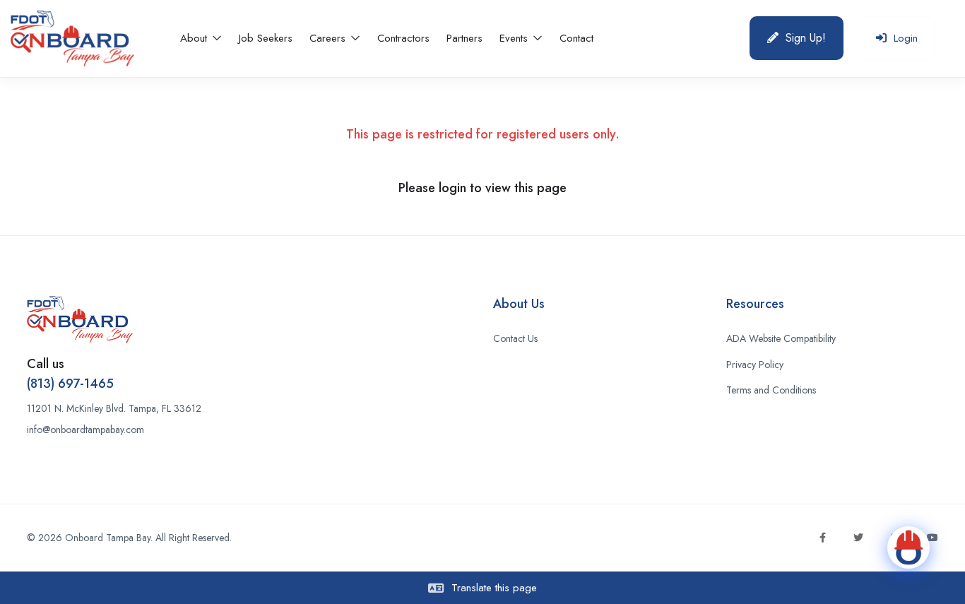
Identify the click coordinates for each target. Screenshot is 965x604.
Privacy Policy (754, 364)
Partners (464, 38)
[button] (796, 38)
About (195, 38)
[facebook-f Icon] (822, 538)
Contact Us (515, 338)
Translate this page (492, 588)
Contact (576, 38)
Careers (329, 38)
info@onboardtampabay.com (85, 429)
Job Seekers (265, 38)
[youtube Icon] (932, 538)
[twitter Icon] (858, 538)
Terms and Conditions (771, 390)
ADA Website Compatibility (781, 338)
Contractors (403, 38)
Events (515, 38)
